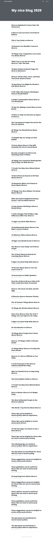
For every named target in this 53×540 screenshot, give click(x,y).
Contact (47, 1)
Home (43, 1)
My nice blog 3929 (8, 1)
